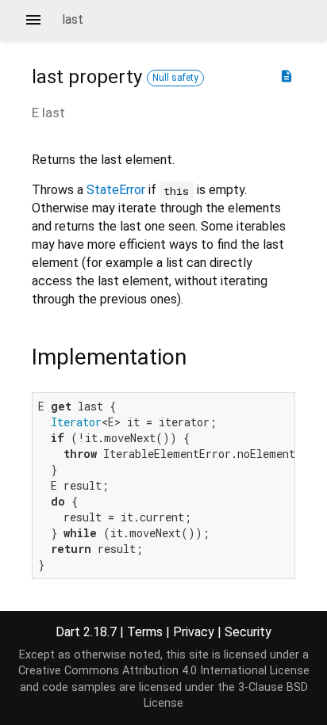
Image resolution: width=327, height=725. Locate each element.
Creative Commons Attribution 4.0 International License (164, 670)
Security (248, 631)
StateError (116, 189)
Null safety (175, 77)
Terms (145, 631)
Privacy (193, 631)
